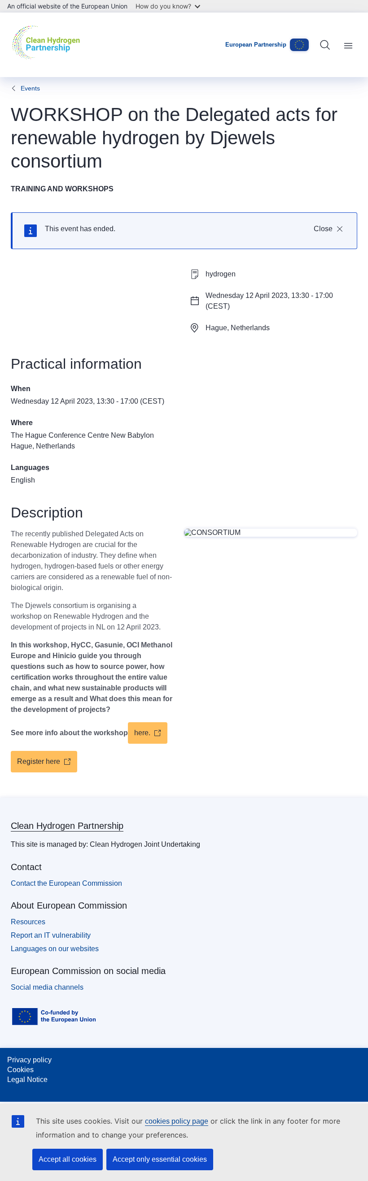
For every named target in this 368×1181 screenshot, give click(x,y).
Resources (28, 922)
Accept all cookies (67, 1159)
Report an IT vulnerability (51, 935)
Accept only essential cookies (160, 1159)
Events (30, 88)
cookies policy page (176, 1121)
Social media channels (47, 987)
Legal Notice (27, 1079)
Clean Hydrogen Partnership (67, 826)
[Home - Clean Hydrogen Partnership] (48, 44)
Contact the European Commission (66, 883)
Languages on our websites (55, 949)
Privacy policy (29, 1060)
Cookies (20, 1069)
